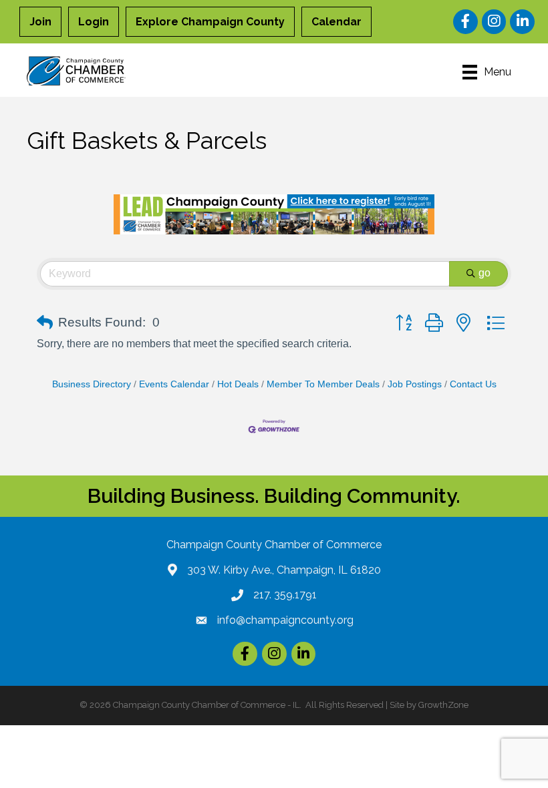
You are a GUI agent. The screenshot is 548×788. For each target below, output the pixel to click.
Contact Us (473, 384)
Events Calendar (174, 384)
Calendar (336, 21)
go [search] (484, 272)
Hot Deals (238, 384)
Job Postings (415, 384)
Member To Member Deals (323, 384)
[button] (45, 323)
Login (93, 21)
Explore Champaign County (210, 21)
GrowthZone (443, 705)
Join (40, 21)
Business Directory (91, 384)
